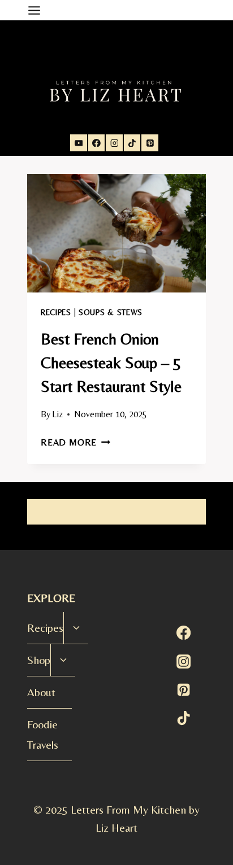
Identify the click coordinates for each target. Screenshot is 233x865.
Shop (38, 659)
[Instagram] (114, 142)
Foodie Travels (42, 734)
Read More (75, 442)
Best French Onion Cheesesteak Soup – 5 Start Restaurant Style (111, 362)
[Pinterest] (149, 142)
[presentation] (116, 233)
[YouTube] (78, 142)
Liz (57, 414)
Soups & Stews (111, 312)
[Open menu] (36, 10)
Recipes (56, 312)
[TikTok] (132, 142)
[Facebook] (96, 142)
